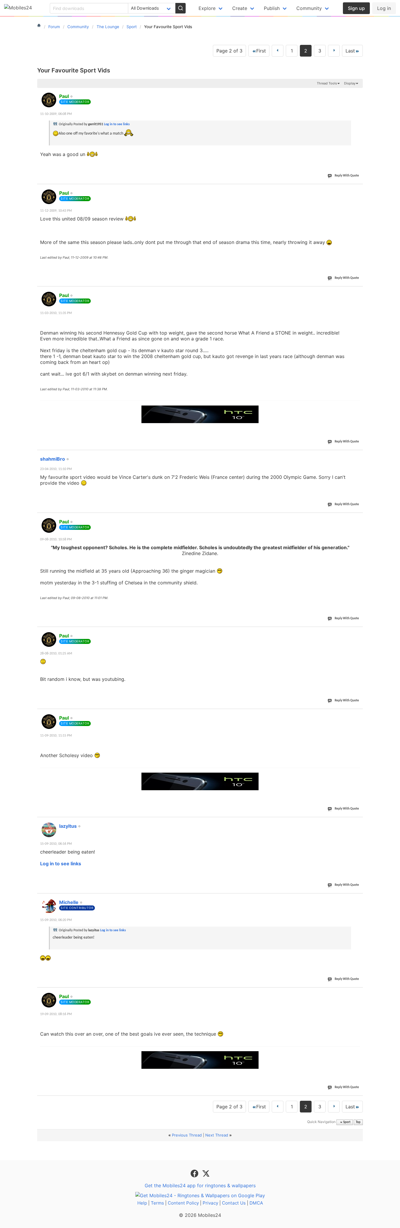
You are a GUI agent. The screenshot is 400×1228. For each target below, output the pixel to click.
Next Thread (216, 1135)
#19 (357, 899)
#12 (357, 189)
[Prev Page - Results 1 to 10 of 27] (277, 51)
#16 (357, 632)
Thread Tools (327, 83)
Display (349, 83)
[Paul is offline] (49, 100)
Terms (157, 1203)
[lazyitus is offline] (49, 829)
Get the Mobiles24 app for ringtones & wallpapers (200, 1185)
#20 (357, 993)
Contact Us (234, 1203)
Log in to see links (117, 124)
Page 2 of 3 (229, 51)
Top (358, 1122)
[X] (206, 1173)
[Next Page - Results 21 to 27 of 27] (334, 51)
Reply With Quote (347, 175)
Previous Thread (187, 1135)
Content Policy (183, 1203)
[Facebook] (195, 1173)
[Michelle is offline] (49, 906)
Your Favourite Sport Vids (73, 70)
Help (142, 1203)
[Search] (180, 8)
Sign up (356, 8)
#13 (357, 292)
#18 (357, 823)
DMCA (256, 1203)
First (261, 51)
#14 (357, 455)
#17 (357, 714)
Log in (384, 8)
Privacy (210, 1203)
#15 (357, 518)
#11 (357, 93)
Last (350, 51)
